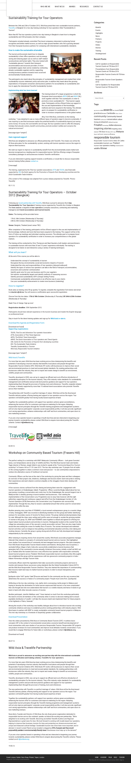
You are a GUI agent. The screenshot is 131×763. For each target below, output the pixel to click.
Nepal (95, 134)
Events (97, 30)
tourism (96, 145)
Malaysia (120, 131)
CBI (19, 172)
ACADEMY (103, 757)
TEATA (62, 170)
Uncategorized (100, 54)
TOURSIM (121, 757)
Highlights (99, 33)
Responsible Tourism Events (103, 141)
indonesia (117, 125)
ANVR (76, 96)
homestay (105, 125)
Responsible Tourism (19, 8)
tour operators (105, 145)
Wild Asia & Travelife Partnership (30, 648)
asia (101, 110)
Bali (114, 110)
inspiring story (117, 129)
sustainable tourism (101, 143)
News (97, 36)
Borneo (103, 113)
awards (107, 110)
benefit (117, 110)
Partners (98, 39)
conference (103, 119)
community (100, 116)
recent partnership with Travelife (30, 203)
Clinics (120, 113)
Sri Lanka (121, 141)
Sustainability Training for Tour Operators (36, 18)
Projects (98, 42)
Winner (103, 148)
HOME (96, 757)
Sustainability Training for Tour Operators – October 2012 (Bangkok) (43, 193)
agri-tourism (97, 110)
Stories (98, 48)
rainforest (100, 134)
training (112, 145)
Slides (97, 45)
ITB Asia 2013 (109, 132)
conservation (112, 119)
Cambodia (111, 113)
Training (98, 51)
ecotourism (103, 122)
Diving (96, 122)
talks (111, 143)
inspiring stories (102, 128)
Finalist (98, 124)
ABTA (65, 96)
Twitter (104, 18)
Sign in (122, 760)
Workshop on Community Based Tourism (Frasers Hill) (44, 452)
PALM (110, 757)
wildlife (97, 148)
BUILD (115, 757)
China (116, 113)
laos (115, 132)
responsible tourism (107, 137)
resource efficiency (109, 134)
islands (96, 132)
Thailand (116, 143)
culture (120, 119)
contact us (34, 161)
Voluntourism (119, 145)
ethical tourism (113, 122)
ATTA (55, 170)
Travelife (12, 28)
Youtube (112, 18)
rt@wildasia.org (23, 739)
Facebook (108, 18)
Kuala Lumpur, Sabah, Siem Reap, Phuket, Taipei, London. (26, 757)
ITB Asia (102, 132)
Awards (98, 27)
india (111, 125)
